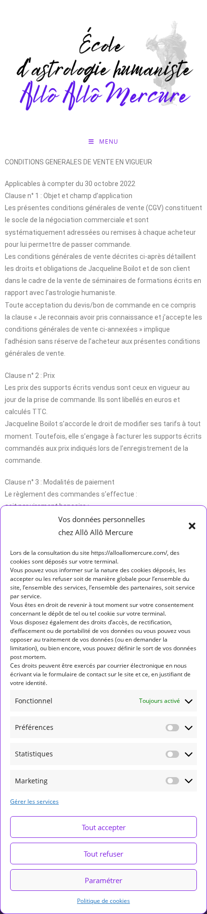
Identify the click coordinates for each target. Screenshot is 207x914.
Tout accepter (104, 827)
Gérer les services (34, 801)
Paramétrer (103, 880)
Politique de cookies (103, 901)
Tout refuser (103, 854)
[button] (192, 526)
